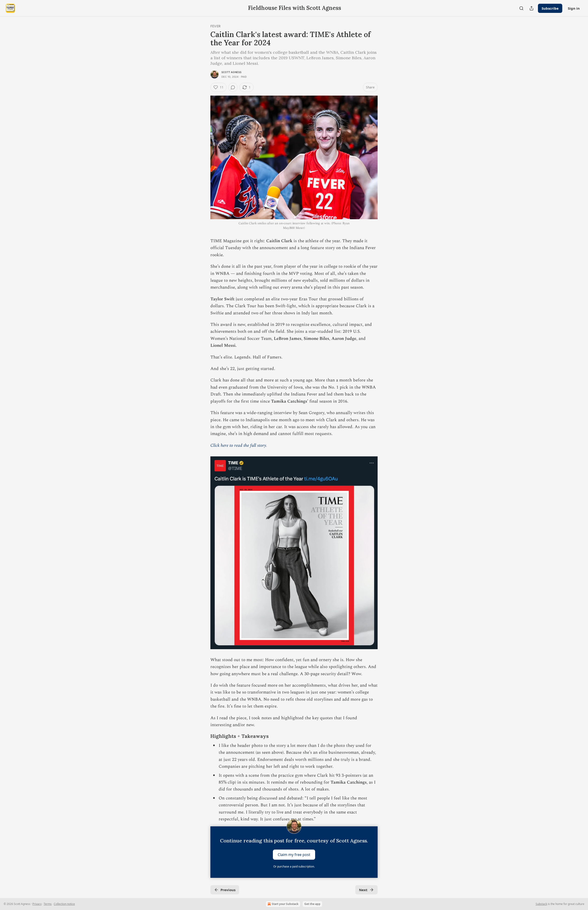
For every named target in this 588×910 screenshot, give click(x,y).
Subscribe (550, 8)
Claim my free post (294, 854)
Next (363, 889)
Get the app (312, 904)
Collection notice (64, 904)
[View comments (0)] (232, 87)
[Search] (521, 8)
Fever (215, 26)
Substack (541, 904)
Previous (227, 889)
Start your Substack (285, 904)
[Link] (204, 736)
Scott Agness (231, 72)
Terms (48, 904)
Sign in (574, 8)
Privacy (37, 904)
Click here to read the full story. (238, 445)
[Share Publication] (531, 8)
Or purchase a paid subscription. (294, 866)
